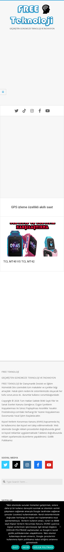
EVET (15, 547)
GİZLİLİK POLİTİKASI (43, 547)
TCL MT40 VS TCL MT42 (18, 261)
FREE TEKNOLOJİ (10, 371)
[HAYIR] (60, 526)
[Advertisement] (32, 70)
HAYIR (26, 547)
